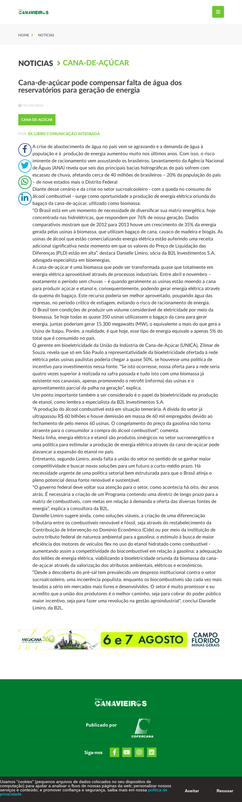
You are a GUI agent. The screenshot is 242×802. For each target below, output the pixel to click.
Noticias (46, 35)
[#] (142, 729)
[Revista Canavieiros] (33, 12)
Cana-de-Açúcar (96, 63)
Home (23, 35)
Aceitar (192, 790)
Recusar (225, 790)
